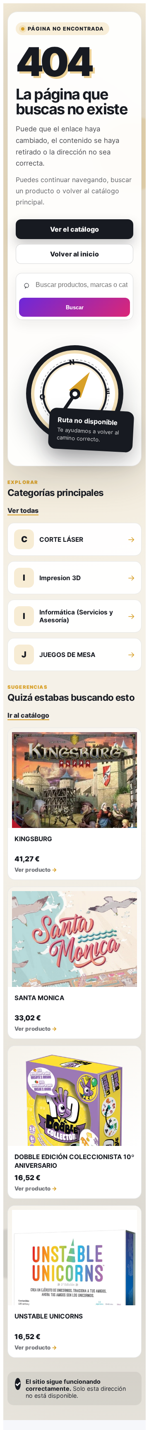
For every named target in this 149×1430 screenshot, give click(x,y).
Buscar (75, 307)
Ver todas (22, 510)
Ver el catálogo (74, 229)
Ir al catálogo (28, 715)
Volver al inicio (74, 254)
